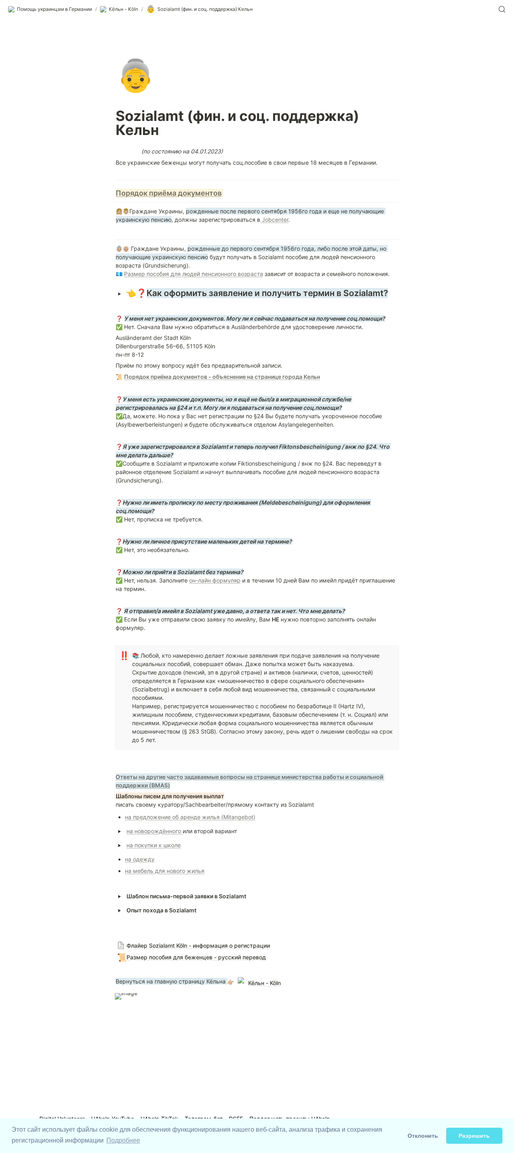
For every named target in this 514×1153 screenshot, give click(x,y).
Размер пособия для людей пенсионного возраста (193, 273)
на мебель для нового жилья (164, 870)
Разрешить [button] (474, 1136)
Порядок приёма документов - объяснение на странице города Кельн (222, 376)
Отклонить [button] (423, 1136)
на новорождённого (154, 831)
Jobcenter (274, 219)
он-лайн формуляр (215, 580)
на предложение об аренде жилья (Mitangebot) (190, 817)
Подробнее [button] (123, 1140)
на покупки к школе (153, 845)
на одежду (140, 859)
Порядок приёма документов (169, 193)
